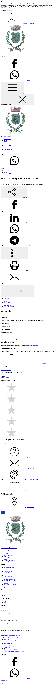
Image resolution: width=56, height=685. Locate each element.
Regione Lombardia (5, 11)
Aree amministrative (8, 555)
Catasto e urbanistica (8, 574)
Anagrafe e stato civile (9, 567)
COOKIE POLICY (5, 7)
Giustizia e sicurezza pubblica (10, 580)
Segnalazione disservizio (9, 642)
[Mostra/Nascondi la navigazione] (12, 88)
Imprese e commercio (8, 571)
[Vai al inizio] (1, 509)
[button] (7, 139)
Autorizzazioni (7, 585)
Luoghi (5, 601)
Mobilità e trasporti (8, 145)
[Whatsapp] (14, 165)
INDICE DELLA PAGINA (6, 296)
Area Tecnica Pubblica (6, 370)
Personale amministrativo (9, 560)
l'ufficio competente (33, 345)
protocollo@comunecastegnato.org (12, 635)
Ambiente (6, 583)
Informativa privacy (8, 647)
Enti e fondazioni (7, 557)
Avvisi (5, 595)
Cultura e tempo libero (9, 568)
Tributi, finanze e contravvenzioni (11, 581)
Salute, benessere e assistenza (10, 584)
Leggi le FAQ (7, 639)
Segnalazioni (6, 148)
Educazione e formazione (9, 579)
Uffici (5, 556)
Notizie (5, 592)
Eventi (5, 602)
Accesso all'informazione (9, 146)
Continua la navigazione (6, 10)
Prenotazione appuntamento (10, 640)
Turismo (5, 575)
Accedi (2, 168)
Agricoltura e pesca (8, 587)
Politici (5, 559)
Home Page (6, 170)
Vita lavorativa (7, 570)
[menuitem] (17, 209)
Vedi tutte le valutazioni (6, 440)
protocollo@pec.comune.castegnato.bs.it (12, 637)
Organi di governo (8, 553)
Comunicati (6, 594)
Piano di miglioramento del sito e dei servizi (14, 651)
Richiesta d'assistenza (8, 643)
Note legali (6, 648)
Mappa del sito (4, 680)
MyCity (3, 683)
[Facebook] (4, 154)
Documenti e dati (7, 561)
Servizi (5, 172)
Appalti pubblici (7, 572)
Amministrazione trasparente (10, 646)
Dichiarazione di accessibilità (10, 649)
